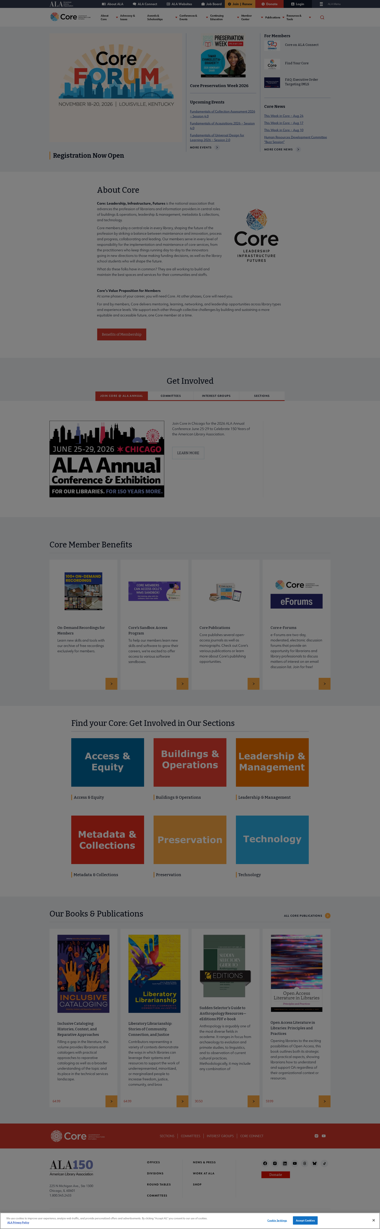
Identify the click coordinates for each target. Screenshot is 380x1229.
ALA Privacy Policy (18, 1222)
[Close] (373, 1220)
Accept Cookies (305, 1220)
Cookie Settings (277, 1220)
